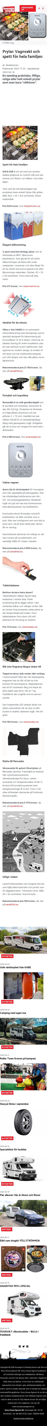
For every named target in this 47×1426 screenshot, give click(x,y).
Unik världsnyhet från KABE (15, 967)
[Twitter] (23, 1346)
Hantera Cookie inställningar (23, 1418)
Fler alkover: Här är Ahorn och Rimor (20, 1195)
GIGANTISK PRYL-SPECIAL (15, 1286)
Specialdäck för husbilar (13, 1149)
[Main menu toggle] (43, 8)
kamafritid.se (16, 371)
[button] (28, 8)
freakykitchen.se (32, 206)
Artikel (7, 1229)
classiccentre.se (31, 286)
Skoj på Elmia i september (14, 1104)
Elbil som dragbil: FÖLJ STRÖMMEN (20, 1240)
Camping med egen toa (13, 1013)
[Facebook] (20, 1346)
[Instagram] (27, 1346)
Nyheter (7, 956)
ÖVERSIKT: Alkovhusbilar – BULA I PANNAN (19, 1333)
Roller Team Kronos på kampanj (18, 1058)
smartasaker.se (33, 437)
